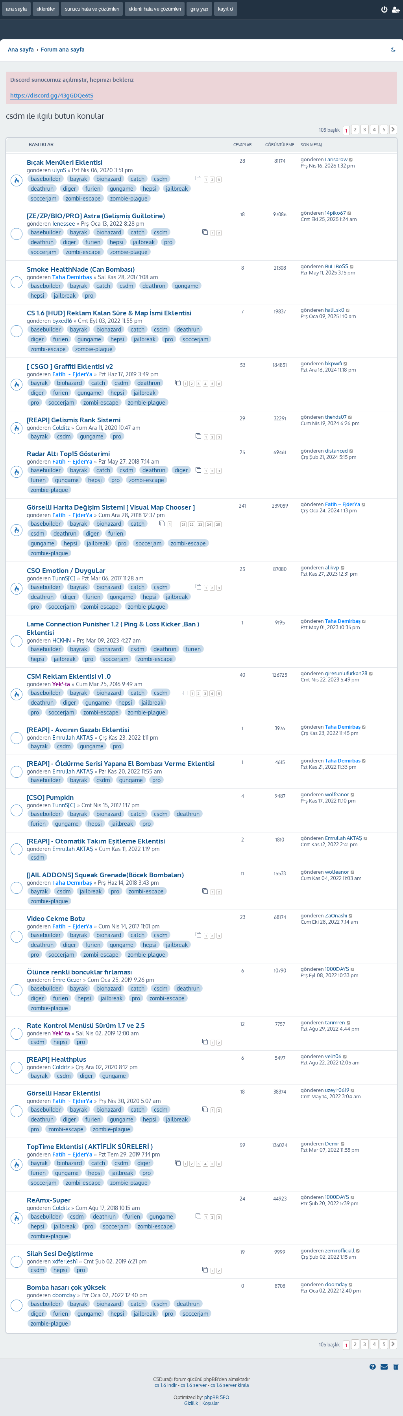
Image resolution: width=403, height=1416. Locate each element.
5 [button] (384, 129)
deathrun (42, 188)
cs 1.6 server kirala (230, 1385)
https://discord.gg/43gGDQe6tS (51, 95)
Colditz (61, 427)
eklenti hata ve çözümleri (155, 9)
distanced (336, 450)
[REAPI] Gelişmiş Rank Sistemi (73, 419)
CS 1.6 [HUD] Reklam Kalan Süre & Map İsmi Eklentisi (109, 312)
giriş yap (199, 9)
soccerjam (43, 198)
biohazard (108, 178)
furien (92, 188)
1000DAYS (337, 969)
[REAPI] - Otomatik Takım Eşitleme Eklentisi (96, 840)
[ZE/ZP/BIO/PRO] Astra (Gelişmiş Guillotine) (96, 215)
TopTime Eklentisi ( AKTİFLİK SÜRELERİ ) (90, 1146)
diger (69, 188)
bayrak (78, 178)
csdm (160, 178)
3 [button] (364, 129)
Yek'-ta (61, 683)
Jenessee (63, 223)
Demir (332, 1143)
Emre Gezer (66, 979)
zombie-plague (129, 198)
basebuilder (46, 178)
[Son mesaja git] (351, 159)
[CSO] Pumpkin (50, 797)
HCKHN (61, 640)
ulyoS (59, 169)
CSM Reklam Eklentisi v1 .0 (69, 676)
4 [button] (374, 129)
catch (137, 178)
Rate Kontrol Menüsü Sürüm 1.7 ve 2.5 (85, 1025)
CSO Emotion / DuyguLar (66, 570)
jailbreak (177, 188)
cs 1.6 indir (166, 1385)
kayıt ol (225, 9)
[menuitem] (384, 9)
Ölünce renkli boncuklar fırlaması (79, 971)
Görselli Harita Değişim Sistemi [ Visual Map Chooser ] (111, 507)
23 (200, 524)
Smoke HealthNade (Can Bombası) (81, 269)
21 (183, 524)
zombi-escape (83, 198)
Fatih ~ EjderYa (72, 373)
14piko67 (335, 213)
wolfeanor (337, 794)
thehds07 (336, 417)
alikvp (332, 567)
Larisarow (336, 159)
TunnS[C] (64, 578)
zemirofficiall (340, 1250)
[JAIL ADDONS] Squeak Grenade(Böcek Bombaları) (105, 874)
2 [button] (355, 129)
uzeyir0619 (337, 1090)
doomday (64, 1294)
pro (168, 241)
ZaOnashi (336, 915)
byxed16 (62, 320)
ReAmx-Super (49, 1199)
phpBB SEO (216, 1397)
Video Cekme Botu (56, 918)
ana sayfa (16, 9)
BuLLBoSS (336, 266)
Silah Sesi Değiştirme (60, 1253)
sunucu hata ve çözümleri (92, 9)
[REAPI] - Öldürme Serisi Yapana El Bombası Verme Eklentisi (120, 763)
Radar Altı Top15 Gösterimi (68, 453)
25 (218, 524)
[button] (393, 129)
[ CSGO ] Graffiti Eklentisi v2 (70, 366)
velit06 (333, 1056)
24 (209, 524)
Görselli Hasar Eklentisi (63, 1092)
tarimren (335, 1022)
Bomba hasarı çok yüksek (66, 1287)
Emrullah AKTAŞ (72, 737)
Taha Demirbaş (72, 276)
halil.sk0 (334, 310)
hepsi (150, 188)
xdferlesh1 (65, 1261)
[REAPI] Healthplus (56, 1059)
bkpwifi (333, 363)
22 (192, 524)
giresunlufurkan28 (346, 673)
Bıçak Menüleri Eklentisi (64, 162)
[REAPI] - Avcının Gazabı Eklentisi (78, 729)
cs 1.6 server (194, 1385)
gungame (121, 188)
